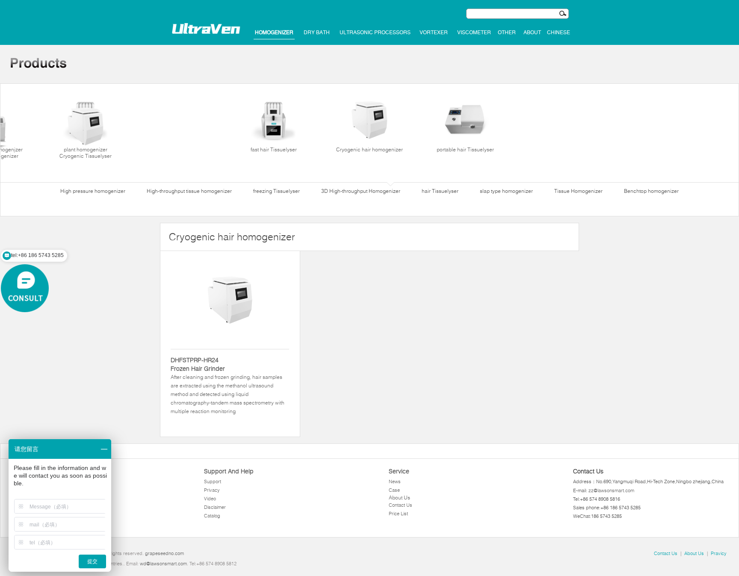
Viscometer (474, 32)
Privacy (212, 490)
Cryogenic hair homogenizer (369, 149)
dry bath (317, 32)
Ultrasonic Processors (375, 32)
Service (399, 471)
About (532, 32)
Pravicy (719, 553)
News (395, 481)
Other (507, 32)
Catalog (212, 516)
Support (212, 481)
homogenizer (274, 32)
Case (394, 490)
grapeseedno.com (164, 553)
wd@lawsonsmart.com (163, 564)
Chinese (558, 32)
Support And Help (229, 471)
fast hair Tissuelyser (274, 149)
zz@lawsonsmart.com (611, 490)
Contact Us (400, 505)
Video (210, 499)
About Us (399, 497)
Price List (398, 514)
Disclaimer (215, 507)
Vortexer (434, 32)
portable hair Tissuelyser (465, 149)
